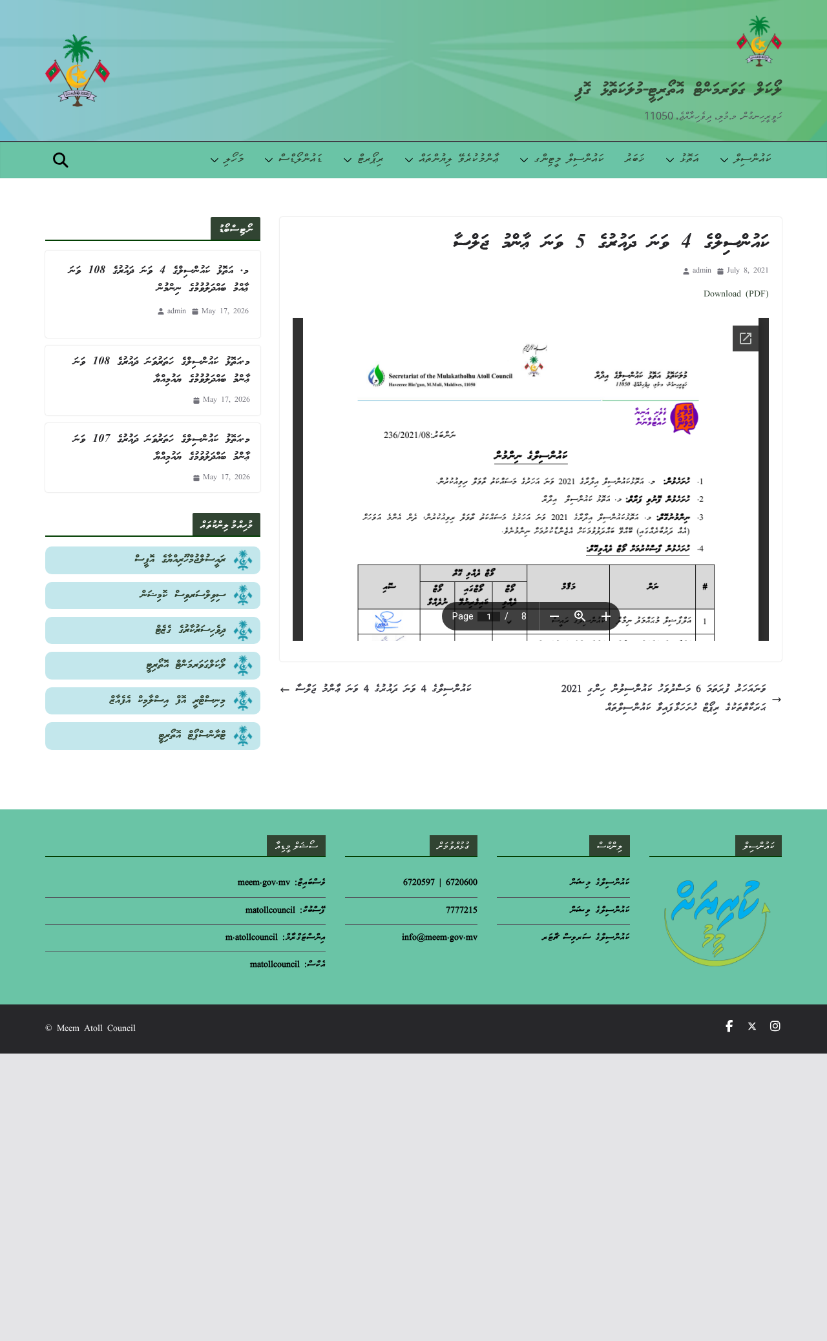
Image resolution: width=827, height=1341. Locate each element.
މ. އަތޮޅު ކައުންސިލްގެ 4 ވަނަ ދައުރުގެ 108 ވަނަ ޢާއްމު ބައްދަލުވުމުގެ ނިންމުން (159, 279)
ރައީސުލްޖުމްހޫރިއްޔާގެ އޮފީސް (179, 559)
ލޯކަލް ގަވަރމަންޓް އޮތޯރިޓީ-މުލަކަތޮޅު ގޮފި (678, 90)
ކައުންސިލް (752, 160)
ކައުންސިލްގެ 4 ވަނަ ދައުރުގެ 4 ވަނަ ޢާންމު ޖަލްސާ (383, 690)
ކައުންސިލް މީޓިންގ (569, 160)
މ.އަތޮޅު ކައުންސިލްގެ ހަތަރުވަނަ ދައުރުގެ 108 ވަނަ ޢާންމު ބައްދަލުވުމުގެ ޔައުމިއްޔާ (162, 370)
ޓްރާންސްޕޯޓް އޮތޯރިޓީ (192, 735)
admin (702, 270)
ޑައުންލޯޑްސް (300, 160)
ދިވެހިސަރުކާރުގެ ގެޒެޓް (190, 630)
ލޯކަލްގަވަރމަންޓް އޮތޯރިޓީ (186, 665)
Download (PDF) (736, 295)
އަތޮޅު (689, 160)
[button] (727, 160)
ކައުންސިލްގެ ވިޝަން (600, 911)
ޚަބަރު (635, 160)
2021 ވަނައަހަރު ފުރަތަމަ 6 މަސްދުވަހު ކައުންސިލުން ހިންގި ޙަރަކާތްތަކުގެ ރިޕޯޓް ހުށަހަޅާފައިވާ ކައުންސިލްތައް (663, 699)
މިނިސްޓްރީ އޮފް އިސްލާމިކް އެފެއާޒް (167, 700)
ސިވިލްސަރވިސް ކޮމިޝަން (183, 595)
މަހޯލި (234, 160)
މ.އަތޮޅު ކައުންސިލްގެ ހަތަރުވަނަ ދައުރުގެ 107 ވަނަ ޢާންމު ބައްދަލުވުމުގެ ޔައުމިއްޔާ (162, 448)
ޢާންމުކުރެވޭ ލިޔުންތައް (459, 160)
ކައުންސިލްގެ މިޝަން (600, 883)
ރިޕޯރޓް (370, 160)
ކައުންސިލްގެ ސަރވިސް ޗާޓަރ (586, 938)
